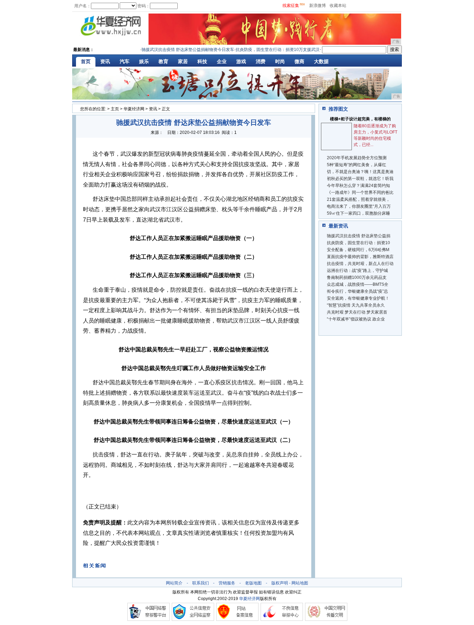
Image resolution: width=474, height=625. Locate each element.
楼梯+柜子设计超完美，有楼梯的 (360, 119)
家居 (183, 61)
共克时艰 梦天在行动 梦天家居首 (357, 312)
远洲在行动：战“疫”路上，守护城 (357, 270)
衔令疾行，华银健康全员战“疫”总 (357, 291)
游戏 (241, 61)
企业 (222, 61)
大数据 (321, 61)
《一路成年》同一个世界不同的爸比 (360, 192)
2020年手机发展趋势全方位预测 (357, 157)
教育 (163, 61)
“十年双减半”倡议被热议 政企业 (356, 319)
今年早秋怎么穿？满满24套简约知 (358, 185)
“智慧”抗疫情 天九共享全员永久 (356, 305)
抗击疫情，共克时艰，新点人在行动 (360, 263)
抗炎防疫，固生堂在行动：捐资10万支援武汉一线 (275, 49)
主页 (115, 108)
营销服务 (227, 583)
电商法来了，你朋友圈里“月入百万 (359, 206)
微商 (299, 61)
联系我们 (200, 583)
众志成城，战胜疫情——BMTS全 (357, 284)
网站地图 (299, 583)
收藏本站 (338, 5)
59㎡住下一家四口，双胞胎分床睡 (358, 213)
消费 (260, 61)
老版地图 (253, 583)
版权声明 (279, 583)
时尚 (280, 61)
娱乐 (144, 61)
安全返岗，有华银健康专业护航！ (358, 298)
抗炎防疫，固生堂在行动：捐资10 (358, 242)
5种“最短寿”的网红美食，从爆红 (356, 164)
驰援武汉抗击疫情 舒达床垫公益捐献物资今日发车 (181, 49)
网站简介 (174, 583)
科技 (202, 61)
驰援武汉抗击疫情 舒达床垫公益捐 (358, 235)
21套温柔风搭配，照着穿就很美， (358, 199)
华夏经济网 (134, 108)
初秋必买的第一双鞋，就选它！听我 (360, 178)
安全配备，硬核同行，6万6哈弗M (358, 249)
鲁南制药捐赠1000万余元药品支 (357, 277)
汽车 (124, 61)
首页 (86, 61)
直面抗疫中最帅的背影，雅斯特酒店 (360, 256)
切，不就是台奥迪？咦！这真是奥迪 (360, 171)
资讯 (105, 61)
